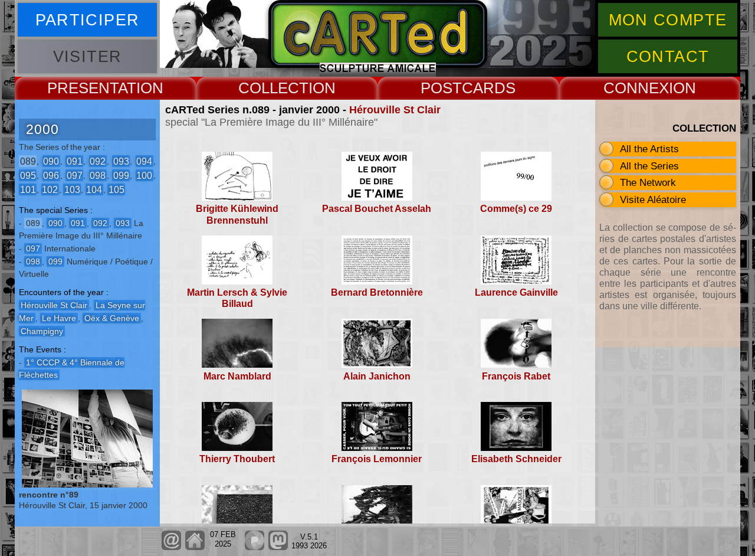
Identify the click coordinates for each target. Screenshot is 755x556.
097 (75, 175)
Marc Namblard (237, 376)
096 (51, 175)
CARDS (489, 88)
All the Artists (649, 149)
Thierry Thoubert (237, 459)
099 (121, 175)
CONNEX (636, 88)
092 (98, 161)
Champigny (42, 331)
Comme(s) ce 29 (516, 209)
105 (116, 189)
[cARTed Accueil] (194, 547)
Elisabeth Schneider (516, 459)
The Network (648, 182)
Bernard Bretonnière (377, 292)
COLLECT (273, 88)
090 (51, 161)
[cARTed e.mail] (171, 547)
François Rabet (516, 376)
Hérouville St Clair (395, 110)
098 (98, 175)
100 (144, 175)
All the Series (649, 166)
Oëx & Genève (111, 318)
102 (50, 189)
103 (72, 189)
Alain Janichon (377, 376)
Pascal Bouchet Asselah (376, 209)
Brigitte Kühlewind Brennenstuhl (237, 214)
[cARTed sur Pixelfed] (254, 547)
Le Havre (59, 318)
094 (144, 161)
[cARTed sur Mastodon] (278, 547)
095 (28, 175)
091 (75, 161)
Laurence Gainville (516, 292)
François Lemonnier (376, 459)
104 (94, 189)
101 (28, 189)
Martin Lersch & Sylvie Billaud (237, 298)
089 (28, 161)
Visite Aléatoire (653, 199)
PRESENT (82, 88)
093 (121, 161)
